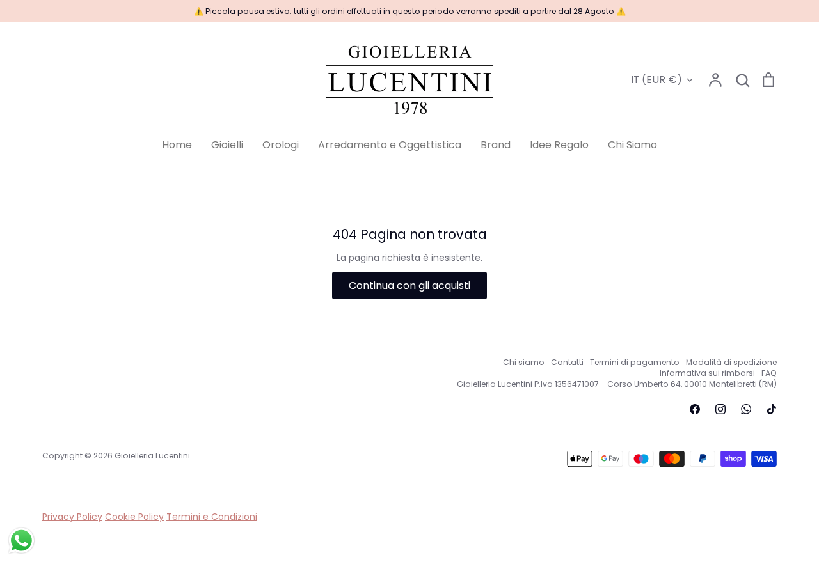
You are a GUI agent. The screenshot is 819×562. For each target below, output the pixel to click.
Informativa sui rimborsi (707, 373)
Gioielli (227, 144)
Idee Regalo (559, 144)
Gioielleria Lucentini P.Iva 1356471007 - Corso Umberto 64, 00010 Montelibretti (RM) (617, 384)
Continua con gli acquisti (409, 285)
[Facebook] (695, 409)
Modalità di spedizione (731, 362)
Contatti (567, 362)
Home (177, 144)
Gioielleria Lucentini (153, 455)
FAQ (769, 373)
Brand (496, 144)
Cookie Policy (134, 516)
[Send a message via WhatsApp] (21, 541)
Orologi (280, 144)
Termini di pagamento (635, 362)
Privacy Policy (72, 516)
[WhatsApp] (746, 409)
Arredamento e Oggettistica (389, 144)
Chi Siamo (632, 144)
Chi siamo (524, 362)
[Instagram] (720, 409)
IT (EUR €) (656, 79)
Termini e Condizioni (211, 516)
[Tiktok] (771, 409)
